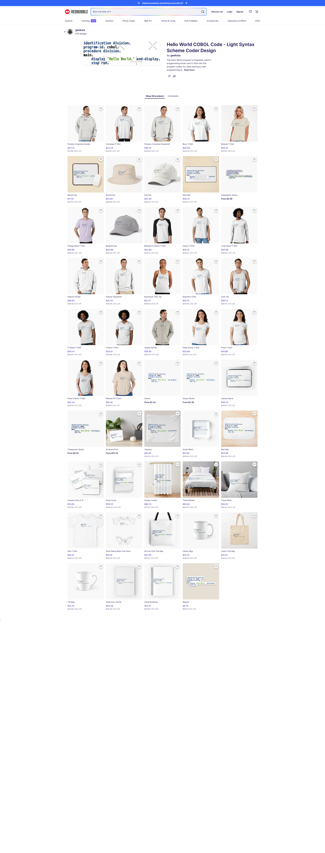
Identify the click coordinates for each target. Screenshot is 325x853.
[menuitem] (68, 20)
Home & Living (168, 21)
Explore (68, 21)
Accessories (212, 21)
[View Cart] (257, 12)
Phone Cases (129, 21)
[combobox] (148, 11)
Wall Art (148, 21)
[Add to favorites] (169, 76)
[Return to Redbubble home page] (76, 11)
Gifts (257, 21)
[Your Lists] (250, 12)
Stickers (109, 21)
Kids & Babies (191, 21)
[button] (162, 3)
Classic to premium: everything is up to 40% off (162, 3)
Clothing (88, 21)
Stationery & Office (237, 21)
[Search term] (202, 11)
